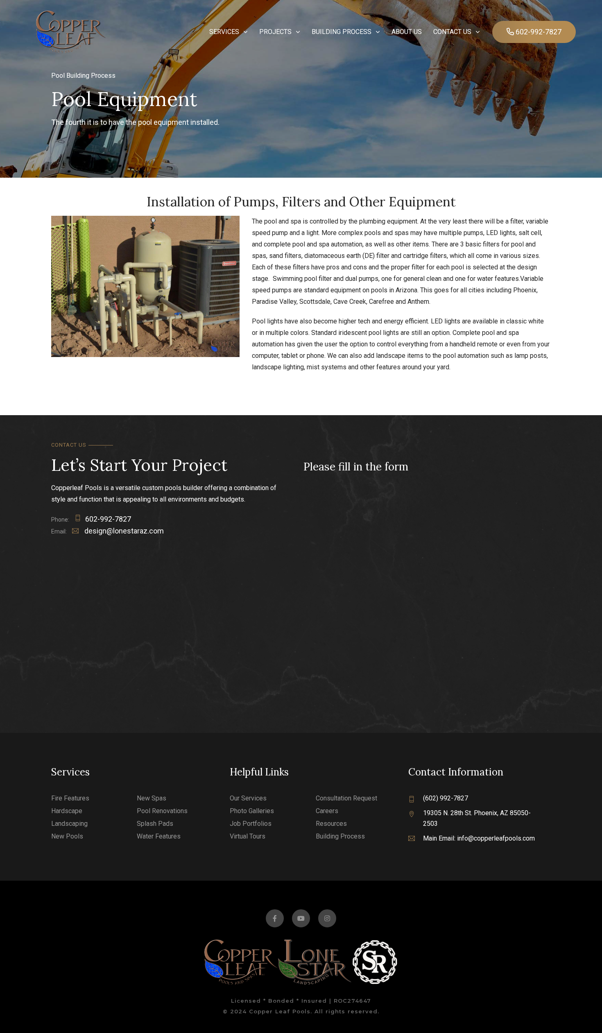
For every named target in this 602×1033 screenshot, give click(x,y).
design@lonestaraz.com (123, 531)
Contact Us (452, 32)
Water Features (159, 836)
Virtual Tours (247, 836)
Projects (275, 32)
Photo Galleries (252, 811)
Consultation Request (346, 798)
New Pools (67, 836)
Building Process (341, 32)
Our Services (248, 798)
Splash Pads (155, 823)
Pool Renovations (162, 811)
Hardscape (66, 811)
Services (224, 32)
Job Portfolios (251, 823)
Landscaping (69, 823)
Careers (327, 811)
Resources (331, 823)
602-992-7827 (108, 519)
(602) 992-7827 (445, 798)
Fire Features (70, 798)
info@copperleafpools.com (496, 838)
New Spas (151, 798)
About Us (407, 32)
